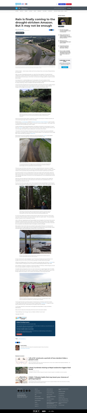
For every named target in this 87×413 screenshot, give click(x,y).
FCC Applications (61, 395)
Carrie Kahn (21, 29)
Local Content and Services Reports (63, 403)
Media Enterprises (38, 400)
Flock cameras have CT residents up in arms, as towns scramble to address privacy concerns (66, 36)
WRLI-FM (26, 396)
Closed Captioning (61, 393)
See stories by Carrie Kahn (25, 348)
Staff (35, 394)
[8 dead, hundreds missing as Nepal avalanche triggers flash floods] (21, 370)
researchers (32, 133)
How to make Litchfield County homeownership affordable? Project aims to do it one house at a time (65, 53)
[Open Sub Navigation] (18, 11)
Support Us (36, 406)
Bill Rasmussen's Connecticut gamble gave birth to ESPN (65, 41)
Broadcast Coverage (62, 391)
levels (32, 87)
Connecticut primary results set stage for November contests (64, 46)
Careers (36, 402)
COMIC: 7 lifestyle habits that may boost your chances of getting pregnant (49, 378)
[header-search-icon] (57, 4)
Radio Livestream (49, 394)
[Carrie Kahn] (17, 347)
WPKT (24, 396)
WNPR (21, 396)
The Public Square (61, 405)
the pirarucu (43, 303)
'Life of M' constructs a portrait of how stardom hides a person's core (48, 359)
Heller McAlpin (31, 361)
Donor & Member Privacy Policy (52, 405)
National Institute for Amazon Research (40, 121)
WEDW (23, 395)
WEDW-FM (18, 396)
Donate (69, 4)
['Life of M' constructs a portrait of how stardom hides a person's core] (21, 360)
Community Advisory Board (39, 398)
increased (51, 262)
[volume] (19, 8)
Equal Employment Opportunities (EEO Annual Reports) (52, 403)
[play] (16, 8)
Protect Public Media (59, 11)
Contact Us (36, 404)
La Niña (44, 135)
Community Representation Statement (51, 397)
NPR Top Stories (22, 338)
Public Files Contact (19, 397)
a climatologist (25, 121)
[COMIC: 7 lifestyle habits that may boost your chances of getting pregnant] (21, 379)
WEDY (25, 395)
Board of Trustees (37, 396)
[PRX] (44, 411)
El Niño (20, 127)
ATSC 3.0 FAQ (25, 397)
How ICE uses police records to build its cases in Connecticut (65, 30)
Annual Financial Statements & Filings (63, 389)
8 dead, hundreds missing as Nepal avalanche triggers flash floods (50, 368)
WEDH (18, 395)
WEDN (20, 395)
